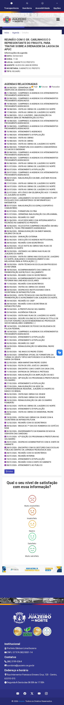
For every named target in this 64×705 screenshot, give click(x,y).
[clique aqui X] (32, 693)
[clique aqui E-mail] (17, 693)
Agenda (15, 33)
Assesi (21, 701)
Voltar (10, 471)
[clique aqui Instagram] (46, 693)
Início (6, 33)
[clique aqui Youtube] (39, 693)
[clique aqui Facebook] (25, 693)
